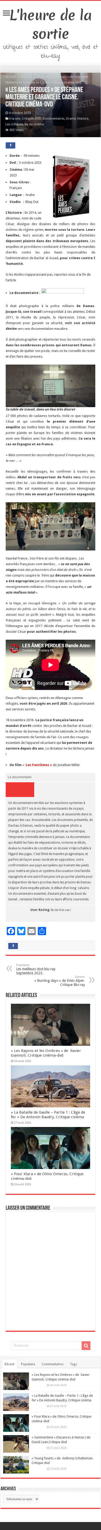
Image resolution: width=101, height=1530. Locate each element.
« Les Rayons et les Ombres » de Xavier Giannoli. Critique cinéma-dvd (46, 1053)
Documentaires (53, 118)
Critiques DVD (31, 118)
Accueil (11, 77)
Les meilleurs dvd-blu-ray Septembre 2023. (35, 969)
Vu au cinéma (34, 124)
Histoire (82, 118)
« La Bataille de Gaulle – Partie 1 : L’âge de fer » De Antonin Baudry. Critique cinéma (48, 1114)
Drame (71, 118)
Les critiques (14, 124)
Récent (10, 1364)
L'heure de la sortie (51, 24)
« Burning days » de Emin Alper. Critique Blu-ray (59, 981)
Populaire (28, 1364)
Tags (73, 1364)
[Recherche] (86, 1345)
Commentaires (52, 1364)
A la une (26, 77)
